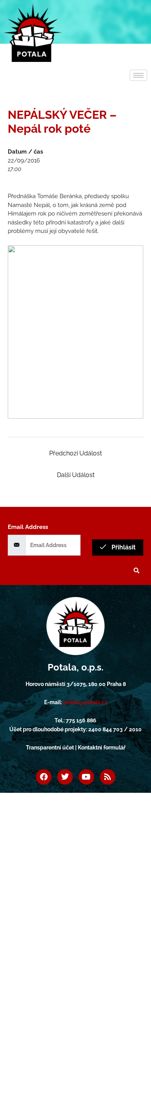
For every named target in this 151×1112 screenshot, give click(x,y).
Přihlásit (123, 547)
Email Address (28, 526)
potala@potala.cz (85, 702)
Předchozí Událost (75, 453)
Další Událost (75, 475)
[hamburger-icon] (138, 75)
